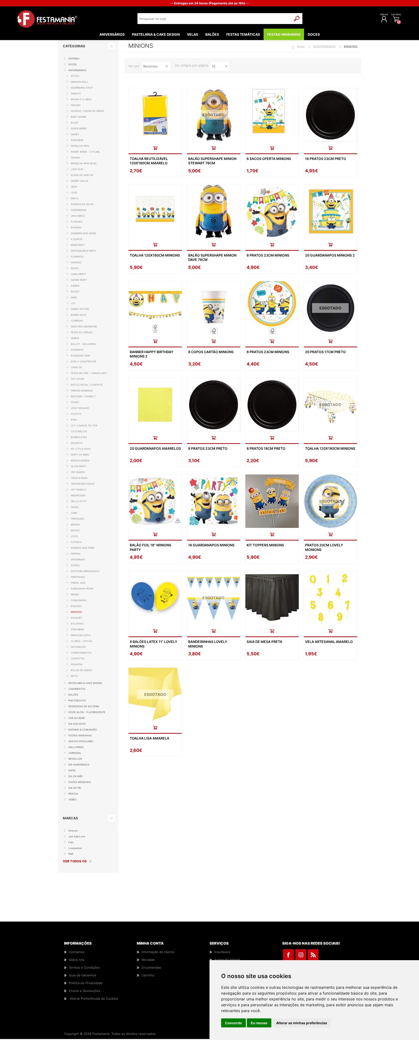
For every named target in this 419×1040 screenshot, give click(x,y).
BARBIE (75, 285)
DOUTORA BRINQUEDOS (85, 571)
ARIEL (74, 297)
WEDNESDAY (78, 495)
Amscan (73, 830)
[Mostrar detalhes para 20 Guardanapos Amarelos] (155, 404)
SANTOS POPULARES (80, 741)
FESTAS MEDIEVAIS (79, 782)
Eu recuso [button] (259, 1023)
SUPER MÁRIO (79, 128)
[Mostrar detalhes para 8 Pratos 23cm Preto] (213, 404)
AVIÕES (75, 565)
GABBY (75, 134)
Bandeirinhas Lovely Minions (207, 644)
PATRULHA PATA (80, 145)
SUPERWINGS (78, 209)
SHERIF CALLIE (79, 180)
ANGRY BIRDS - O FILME (85, 151)
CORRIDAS (77, 320)
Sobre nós (76, 960)
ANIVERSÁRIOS (324, 47)
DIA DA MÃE (75, 776)
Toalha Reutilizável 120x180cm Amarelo (149, 161)
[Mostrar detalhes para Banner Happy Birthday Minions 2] (155, 308)
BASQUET (76, 617)
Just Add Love (76, 836)
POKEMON (77, 349)
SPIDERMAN (78, 559)
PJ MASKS (76, 221)
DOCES (72, 64)
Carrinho (396, 14)
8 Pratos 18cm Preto (266, 448)
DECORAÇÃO (78, 646)
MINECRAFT (78, 244)
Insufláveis (222, 952)
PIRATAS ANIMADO (82, 390)
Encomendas (151, 967)
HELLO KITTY (79, 501)
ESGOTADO (213, 114)
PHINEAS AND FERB (82, 547)
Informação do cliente (158, 952)
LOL (73, 303)
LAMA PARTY (78, 274)
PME (70, 853)
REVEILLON (75, 758)
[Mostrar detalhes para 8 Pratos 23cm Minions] (272, 211)
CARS (74, 512)
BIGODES (76, 606)
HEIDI (74, 186)
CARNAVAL (74, 752)
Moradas (148, 960)
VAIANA (75, 157)
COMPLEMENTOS (81, 652)
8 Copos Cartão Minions (211, 352)
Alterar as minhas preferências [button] (301, 1023)
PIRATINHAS (78, 576)
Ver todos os (75, 861)
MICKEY (75, 530)
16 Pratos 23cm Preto (325, 159)
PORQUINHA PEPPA (82, 588)
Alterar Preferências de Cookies (94, 998)
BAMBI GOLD (78, 314)
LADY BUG (77, 169)
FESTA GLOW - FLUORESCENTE (86, 712)
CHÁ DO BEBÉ (76, 717)
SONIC (75, 268)
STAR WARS (77, 629)
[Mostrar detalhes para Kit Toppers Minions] (272, 501)
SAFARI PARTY (79, 279)
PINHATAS (76, 664)
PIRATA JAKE (78, 582)
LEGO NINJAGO (80, 408)
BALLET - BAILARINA (83, 343)
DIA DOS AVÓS (77, 723)
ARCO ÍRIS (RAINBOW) (84, 326)
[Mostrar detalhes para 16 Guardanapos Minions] (213, 501)
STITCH (75, 76)
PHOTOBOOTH (77, 700)
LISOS (74, 536)
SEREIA (75, 338)
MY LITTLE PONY (81, 448)
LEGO (74, 192)
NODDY (75, 291)
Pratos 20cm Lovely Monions (324, 547)
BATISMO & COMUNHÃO (82, 729)
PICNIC (75, 402)
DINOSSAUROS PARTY (84, 250)
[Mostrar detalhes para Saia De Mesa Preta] (272, 597)
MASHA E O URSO (81, 99)
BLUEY (75, 122)
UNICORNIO (78, 215)
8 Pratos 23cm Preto (207, 448)
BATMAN (76, 227)
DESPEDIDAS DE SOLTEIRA (83, 706)
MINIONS (76, 611)
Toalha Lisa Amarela (149, 738)
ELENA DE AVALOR (82, 175)
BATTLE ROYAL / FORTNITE (87, 384)
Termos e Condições (84, 967)
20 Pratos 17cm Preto (325, 352)
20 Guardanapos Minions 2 (330, 255)
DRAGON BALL (79, 81)
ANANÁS (76, 262)
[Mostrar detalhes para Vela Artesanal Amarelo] (330, 597)
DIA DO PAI (74, 787)
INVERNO (74, 58)
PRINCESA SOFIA (81, 635)
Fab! (70, 842)
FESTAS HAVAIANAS (80, 735)
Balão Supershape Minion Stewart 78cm (212, 161)
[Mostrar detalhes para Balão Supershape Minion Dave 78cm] (213, 211)
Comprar (155, 147)
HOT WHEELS (78, 489)
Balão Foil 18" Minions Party (150, 547)
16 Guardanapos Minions (211, 545)
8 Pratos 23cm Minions (268, 255)
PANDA (75, 594)
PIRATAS (75, 553)
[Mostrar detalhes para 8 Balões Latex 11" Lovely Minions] (155, 597)
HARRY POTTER (80, 309)
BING (74, 419)
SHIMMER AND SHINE (83, 233)
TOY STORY (78, 378)
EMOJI (74, 198)
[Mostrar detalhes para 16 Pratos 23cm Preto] (330, 114)
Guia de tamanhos (82, 975)
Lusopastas (75, 848)
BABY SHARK (78, 116)
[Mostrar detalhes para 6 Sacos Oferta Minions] (272, 114)
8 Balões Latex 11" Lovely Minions (153, 644)
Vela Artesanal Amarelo (329, 642)
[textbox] (214, 18)
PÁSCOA (73, 793)
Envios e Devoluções (84, 991)
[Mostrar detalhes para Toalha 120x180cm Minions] (155, 211)
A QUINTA (76, 239)
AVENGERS (77, 140)
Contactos (76, 952)
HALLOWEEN (76, 747)
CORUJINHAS (78, 600)
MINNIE (75, 524)
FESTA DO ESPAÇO (82, 332)
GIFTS (74, 675)
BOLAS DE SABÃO (81, 670)
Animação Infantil (227, 960)
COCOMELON (79, 431)
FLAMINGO (77, 256)
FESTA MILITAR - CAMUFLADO (88, 373)
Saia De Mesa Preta (264, 642)
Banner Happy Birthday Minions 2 (151, 354)
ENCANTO (77, 442)
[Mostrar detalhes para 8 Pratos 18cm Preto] (272, 404)
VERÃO (72, 799)
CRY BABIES (78, 472)
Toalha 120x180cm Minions (155, 255)
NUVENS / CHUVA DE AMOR (87, 110)
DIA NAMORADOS (78, 764)
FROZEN (76, 105)
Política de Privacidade (86, 983)
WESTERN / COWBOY (83, 396)
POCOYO (76, 413)
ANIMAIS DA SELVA (82, 204)
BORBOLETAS (79, 437)
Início (301, 47)
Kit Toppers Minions (265, 545)
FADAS (75, 507)
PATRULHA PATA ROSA (84, 163)
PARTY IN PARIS (80, 454)
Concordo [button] (233, 1023)
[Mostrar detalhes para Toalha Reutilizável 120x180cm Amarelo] (155, 114)
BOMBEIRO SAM (80, 355)
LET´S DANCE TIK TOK (84, 425)
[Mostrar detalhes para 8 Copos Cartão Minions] (213, 308)
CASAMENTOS (76, 688)
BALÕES (73, 694)
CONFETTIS (77, 658)
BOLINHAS (77, 623)
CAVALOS (76, 367)
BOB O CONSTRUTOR (83, 361)
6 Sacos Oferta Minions (269, 159)
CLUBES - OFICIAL (82, 641)
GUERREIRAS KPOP (82, 87)
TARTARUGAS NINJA (82, 483)
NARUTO (76, 93)
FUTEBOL (76, 542)
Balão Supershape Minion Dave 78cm (212, 257)
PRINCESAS (77, 518)
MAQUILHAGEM (80, 460)
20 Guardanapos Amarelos (155, 448)
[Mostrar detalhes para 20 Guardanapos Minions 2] (330, 211)
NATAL (72, 770)
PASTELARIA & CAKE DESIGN (85, 683)
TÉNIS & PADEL (79, 477)
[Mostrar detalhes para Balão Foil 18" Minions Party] (155, 501)
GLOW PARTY (78, 466)
